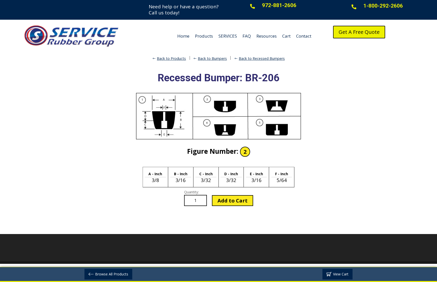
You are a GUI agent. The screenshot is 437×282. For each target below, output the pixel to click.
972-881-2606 (279, 5)
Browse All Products (111, 274)
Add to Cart (232, 200)
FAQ (247, 36)
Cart (286, 36)
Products (204, 36)
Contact (303, 36)
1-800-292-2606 (383, 6)
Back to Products (171, 58)
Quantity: (191, 192)
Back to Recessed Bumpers (262, 58)
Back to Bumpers (212, 58)
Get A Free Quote (359, 32)
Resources (266, 36)
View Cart (340, 274)
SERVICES (228, 36)
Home (183, 36)
